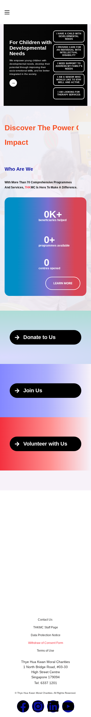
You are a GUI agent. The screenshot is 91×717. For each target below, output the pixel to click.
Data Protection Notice (45, 635)
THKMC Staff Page (45, 627)
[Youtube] (68, 706)
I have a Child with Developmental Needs (69, 36)
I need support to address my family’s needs (69, 66)
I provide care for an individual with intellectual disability (69, 51)
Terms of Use (45, 650)
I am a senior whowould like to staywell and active (68, 80)
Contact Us (45, 619)
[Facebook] (23, 706)
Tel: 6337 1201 (45, 683)
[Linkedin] (53, 706)
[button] (62, 283)
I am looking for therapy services (68, 93)
